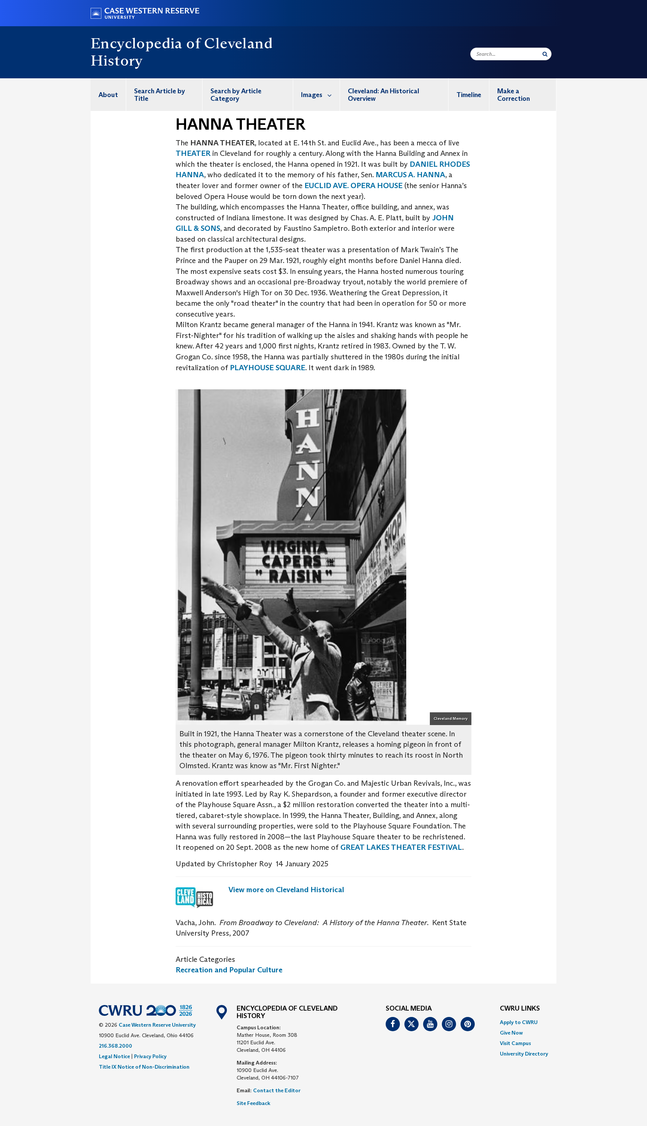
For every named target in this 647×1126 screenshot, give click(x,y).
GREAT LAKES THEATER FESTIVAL (401, 847)
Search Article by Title (159, 95)
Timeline (468, 95)
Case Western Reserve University (157, 1024)
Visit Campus (515, 1043)
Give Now (511, 1032)
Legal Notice (114, 1056)
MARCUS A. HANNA (410, 174)
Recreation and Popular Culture (229, 969)
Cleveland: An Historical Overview (383, 95)
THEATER (193, 153)
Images (311, 95)
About (108, 95)
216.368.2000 (115, 1045)
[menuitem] (108, 94)
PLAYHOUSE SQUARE (267, 367)
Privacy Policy (150, 1056)
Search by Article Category (235, 95)
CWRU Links (520, 1008)
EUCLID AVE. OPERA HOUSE (353, 185)
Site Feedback (253, 1103)
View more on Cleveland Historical (286, 889)
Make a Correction (513, 95)
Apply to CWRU (519, 1022)
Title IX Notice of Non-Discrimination (144, 1066)
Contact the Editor (277, 1090)
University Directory (524, 1053)
